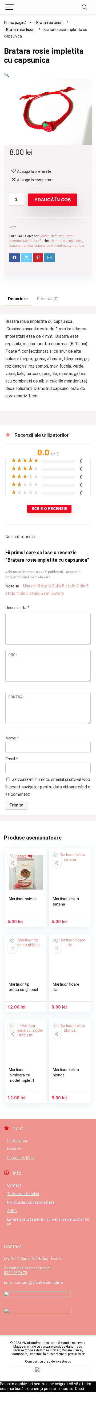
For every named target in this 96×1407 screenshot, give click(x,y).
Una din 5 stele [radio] (37, 586)
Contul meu (17, 1140)
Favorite (14, 1149)
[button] (6, 74)
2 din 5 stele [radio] (63, 586)
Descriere (18, 298)
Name (12, 738)
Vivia (13, 227)
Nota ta (12, 586)
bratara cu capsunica (67, 241)
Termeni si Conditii (23, 1194)
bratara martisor (21, 246)
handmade (62, 246)
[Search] (84, 7)
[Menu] (9, 7)
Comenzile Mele (20, 1157)
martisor (78, 246)
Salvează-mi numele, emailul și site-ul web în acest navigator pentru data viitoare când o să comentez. (47, 787)
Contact (14, 1185)
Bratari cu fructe (51, 236)
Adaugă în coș (52, 199)
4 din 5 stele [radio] (27, 593)
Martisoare (31, 241)
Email (11, 758)
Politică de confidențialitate (30, 1202)
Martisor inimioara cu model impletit (21, 1075)
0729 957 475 (15, 1273)
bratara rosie (43, 246)
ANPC (12, 1211)
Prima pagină (15, 22)
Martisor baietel (23, 898)
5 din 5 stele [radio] (52, 593)
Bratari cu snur (49, 22)
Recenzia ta (17, 607)
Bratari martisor (20, 29)
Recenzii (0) (48, 298)
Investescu (63, 1361)
